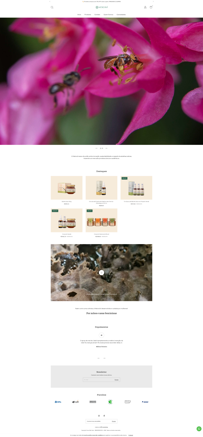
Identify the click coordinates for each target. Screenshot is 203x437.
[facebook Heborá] (104, 416)
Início (79, 15)
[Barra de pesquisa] (53, 7)
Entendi (131, 435)
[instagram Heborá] (99, 416)
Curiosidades (121, 15)
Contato (97, 15)
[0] (150, 7)
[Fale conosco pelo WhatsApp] (199, 428)
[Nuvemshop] (101, 427)
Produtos (88, 15)
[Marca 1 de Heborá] (58, 402)
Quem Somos (108, 15)
